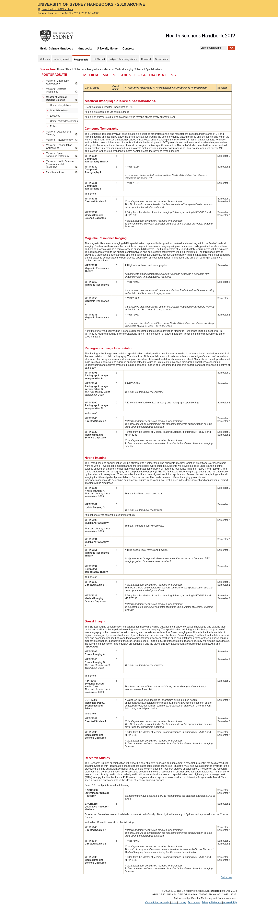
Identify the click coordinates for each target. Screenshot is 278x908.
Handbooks (85, 48)
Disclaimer (194, 902)
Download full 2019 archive (57, 9)
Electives (55, 115)
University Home (107, 48)
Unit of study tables (60, 105)
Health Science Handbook (56, 48)
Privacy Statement (212, 902)
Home (60, 69)
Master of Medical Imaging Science (123, 69)
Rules (53, 126)
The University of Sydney (60, 36)
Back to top (226, 877)
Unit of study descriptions (64, 121)
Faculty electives (55, 172)
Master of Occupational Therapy (58, 133)
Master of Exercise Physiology (56, 90)
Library (182, 902)
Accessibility (230, 902)
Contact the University (157, 902)
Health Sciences (75, 69)
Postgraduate (94, 69)
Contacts (128, 48)
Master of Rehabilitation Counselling (59, 146)
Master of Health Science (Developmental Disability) (60, 164)
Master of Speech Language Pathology (57, 155)
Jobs (174, 902)
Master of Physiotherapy (59, 139)
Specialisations (59, 110)
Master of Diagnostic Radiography (57, 82)
